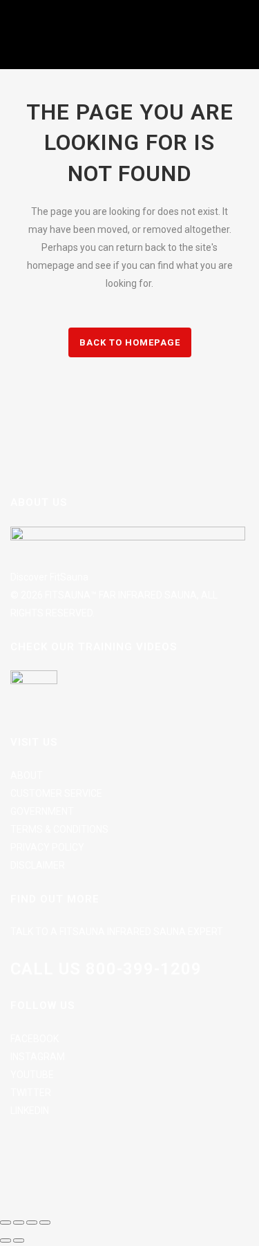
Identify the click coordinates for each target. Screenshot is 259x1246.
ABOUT (26, 775)
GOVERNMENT (42, 811)
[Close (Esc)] (44, 1222)
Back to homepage (129, 342)
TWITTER (30, 1092)
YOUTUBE (32, 1074)
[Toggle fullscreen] (18, 1222)
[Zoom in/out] (5, 1222)
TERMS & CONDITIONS (59, 829)
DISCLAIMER (37, 865)
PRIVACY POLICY (47, 847)
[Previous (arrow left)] (5, 1240)
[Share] (31, 1222)
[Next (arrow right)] (18, 1240)
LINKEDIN (29, 1110)
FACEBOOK (34, 1038)
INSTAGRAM (37, 1056)
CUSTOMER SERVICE (56, 793)
